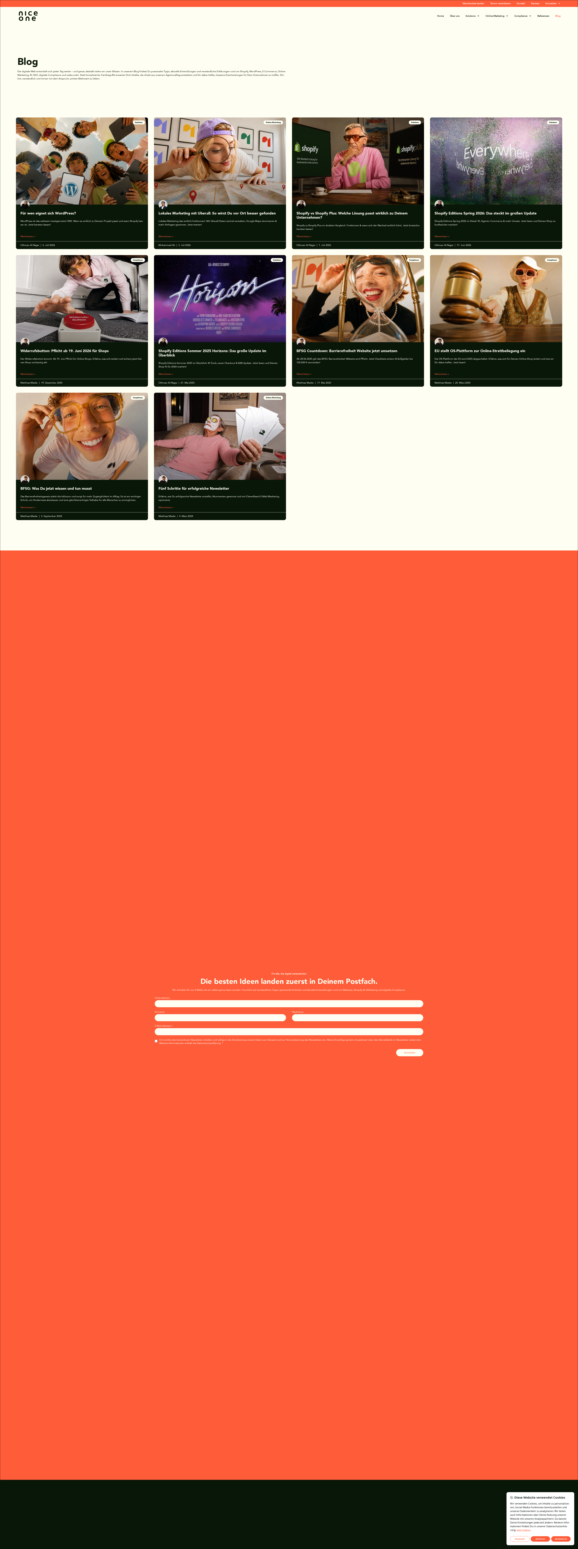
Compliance (520, 16)
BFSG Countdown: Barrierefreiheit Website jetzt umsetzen (347, 350)
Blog (558, 16)
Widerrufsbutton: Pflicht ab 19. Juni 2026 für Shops (64, 350)
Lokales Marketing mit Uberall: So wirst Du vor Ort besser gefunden (217, 213)
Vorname (160, 1012)
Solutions (471, 16)
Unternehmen (162, 998)
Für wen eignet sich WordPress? (48, 213)
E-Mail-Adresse (163, 1026)
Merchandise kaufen (473, 3)
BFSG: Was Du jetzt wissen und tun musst (56, 488)
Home (440, 16)
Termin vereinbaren (500, 3)
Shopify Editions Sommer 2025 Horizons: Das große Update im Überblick (212, 353)
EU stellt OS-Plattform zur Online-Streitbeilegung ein (480, 350)
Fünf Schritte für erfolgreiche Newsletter (193, 488)
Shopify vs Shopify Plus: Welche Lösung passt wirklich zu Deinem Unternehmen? (352, 215)
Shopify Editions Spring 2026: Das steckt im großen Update (486, 213)
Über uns (455, 16)
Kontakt (521, 3)
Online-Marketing (495, 16)
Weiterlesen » (27, 236)
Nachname (298, 1012)
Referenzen (543, 16)
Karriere (535, 3)
